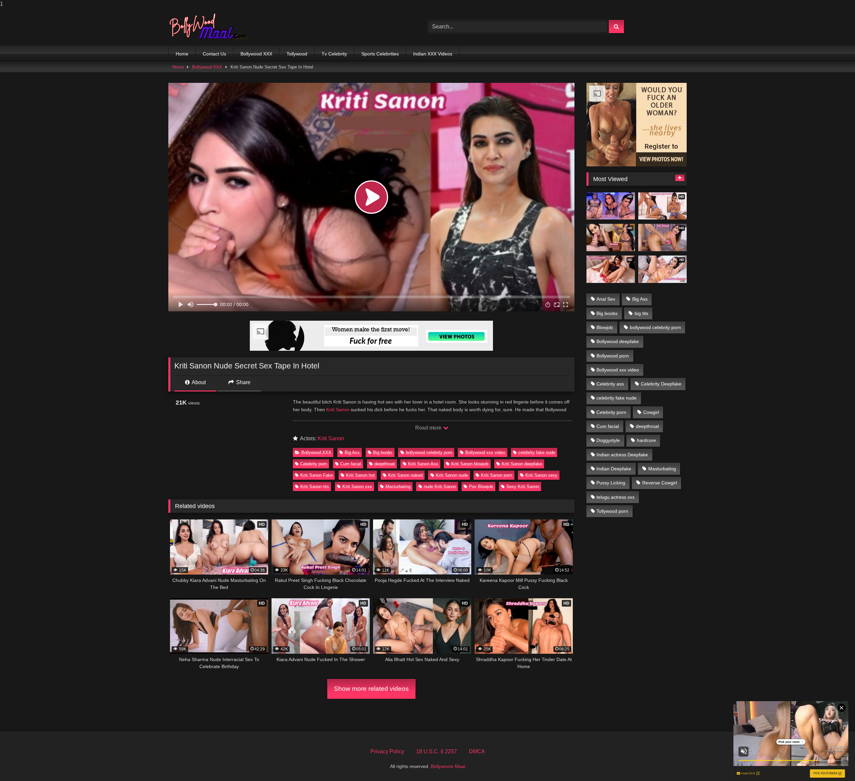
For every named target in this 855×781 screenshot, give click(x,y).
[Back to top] (834, 762)
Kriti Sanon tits (314, 486)
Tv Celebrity (334, 53)
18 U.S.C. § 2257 (436, 751)
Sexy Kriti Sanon (522, 486)
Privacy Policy (387, 751)
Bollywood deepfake (617, 341)
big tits (641, 313)
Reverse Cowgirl (659, 482)
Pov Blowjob (481, 486)
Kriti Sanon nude (452, 475)
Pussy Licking (610, 482)
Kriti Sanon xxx (357, 486)
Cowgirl (651, 412)
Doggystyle (608, 440)
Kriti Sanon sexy (541, 475)
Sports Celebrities (380, 53)
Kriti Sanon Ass (423, 463)
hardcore (646, 440)
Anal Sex (605, 299)
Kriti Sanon (337, 409)
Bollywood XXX (256, 53)
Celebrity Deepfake (661, 383)
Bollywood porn (612, 355)
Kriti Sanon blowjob (469, 463)
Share (242, 382)
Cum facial (350, 463)
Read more (429, 428)
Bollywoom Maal (448, 766)
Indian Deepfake (613, 468)
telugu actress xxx (615, 497)
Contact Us (214, 53)
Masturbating (397, 486)
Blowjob (604, 327)
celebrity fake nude (536, 452)
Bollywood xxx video (485, 452)
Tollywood (297, 53)
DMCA (477, 751)
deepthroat (384, 463)
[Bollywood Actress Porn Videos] (209, 26)
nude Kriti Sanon (440, 486)
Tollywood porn (612, 511)
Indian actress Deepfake (622, 454)
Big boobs (382, 452)
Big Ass (352, 452)
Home (182, 53)
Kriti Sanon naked (405, 475)
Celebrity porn (313, 463)
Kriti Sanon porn (496, 475)
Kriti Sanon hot (360, 475)
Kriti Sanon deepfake (522, 463)
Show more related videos (371, 688)
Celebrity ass (610, 383)
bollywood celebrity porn (429, 452)
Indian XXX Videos (432, 53)
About (198, 382)
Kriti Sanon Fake (316, 475)
